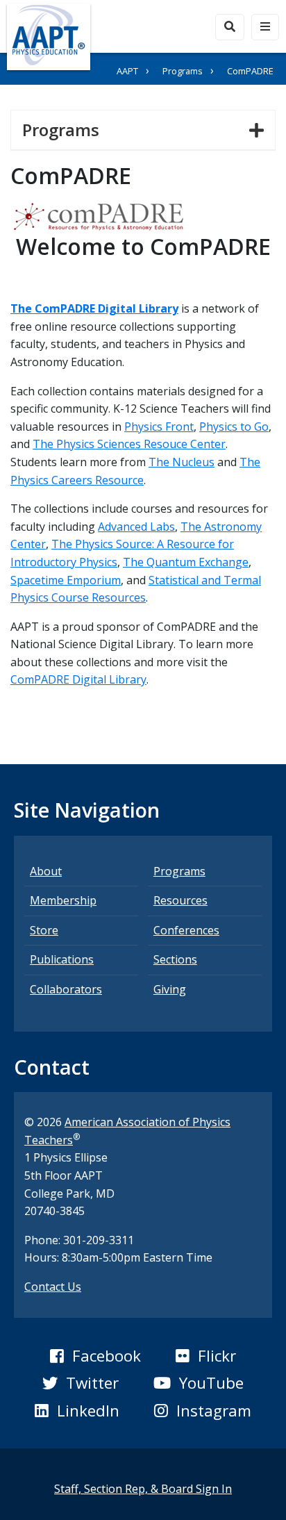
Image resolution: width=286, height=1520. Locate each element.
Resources (180, 900)
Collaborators (66, 989)
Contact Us (52, 1286)
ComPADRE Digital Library (78, 679)
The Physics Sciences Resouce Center (129, 444)
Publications (62, 959)
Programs (182, 71)
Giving (169, 989)
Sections (175, 959)
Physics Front (159, 426)
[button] (95, 1356)
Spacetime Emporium (65, 580)
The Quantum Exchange (186, 562)
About (46, 871)
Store (44, 930)
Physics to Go (234, 426)
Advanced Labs (136, 526)
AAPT (127, 71)
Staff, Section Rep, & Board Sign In (143, 1488)
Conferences (186, 930)
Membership (63, 900)
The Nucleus (181, 462)
